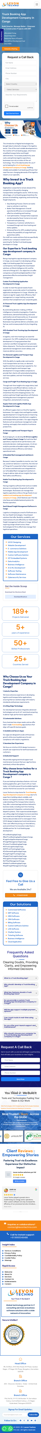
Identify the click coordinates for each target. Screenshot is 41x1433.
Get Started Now (12, 113)
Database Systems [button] (20, 1107)
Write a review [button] (19, 1181)
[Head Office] (20, 1359)
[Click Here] (37, 4)
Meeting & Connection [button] (24, 1108)
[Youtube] (31, 1420)
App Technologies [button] (27, 1106)
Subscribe (33, 1415)
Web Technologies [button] (6, 1106)
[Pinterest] (35, 1420)
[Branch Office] (20, 1376)
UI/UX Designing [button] (17, 1106)
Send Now (20, 1079)
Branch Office (20, 1380)
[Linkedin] (27, 1420)
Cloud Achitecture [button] (12, 1108)
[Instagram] (24, 1420)
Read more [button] (7, 1206)
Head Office (20, 1363)
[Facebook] (20, 1420)
